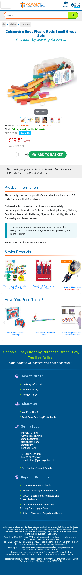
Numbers (25, 24)
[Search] (73, 15)
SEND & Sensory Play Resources (40, 490)
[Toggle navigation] (5, 5)
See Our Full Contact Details (37, 467)
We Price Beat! (30, 412)
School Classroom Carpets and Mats (42, 513)
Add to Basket (49, 155)
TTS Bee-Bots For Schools (37, 485)
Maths (13, 24)
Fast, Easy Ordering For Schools (39, 417)
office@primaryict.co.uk (41, 460)
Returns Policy (30, 389)
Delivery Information (33, 384)
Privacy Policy (30, 394)
